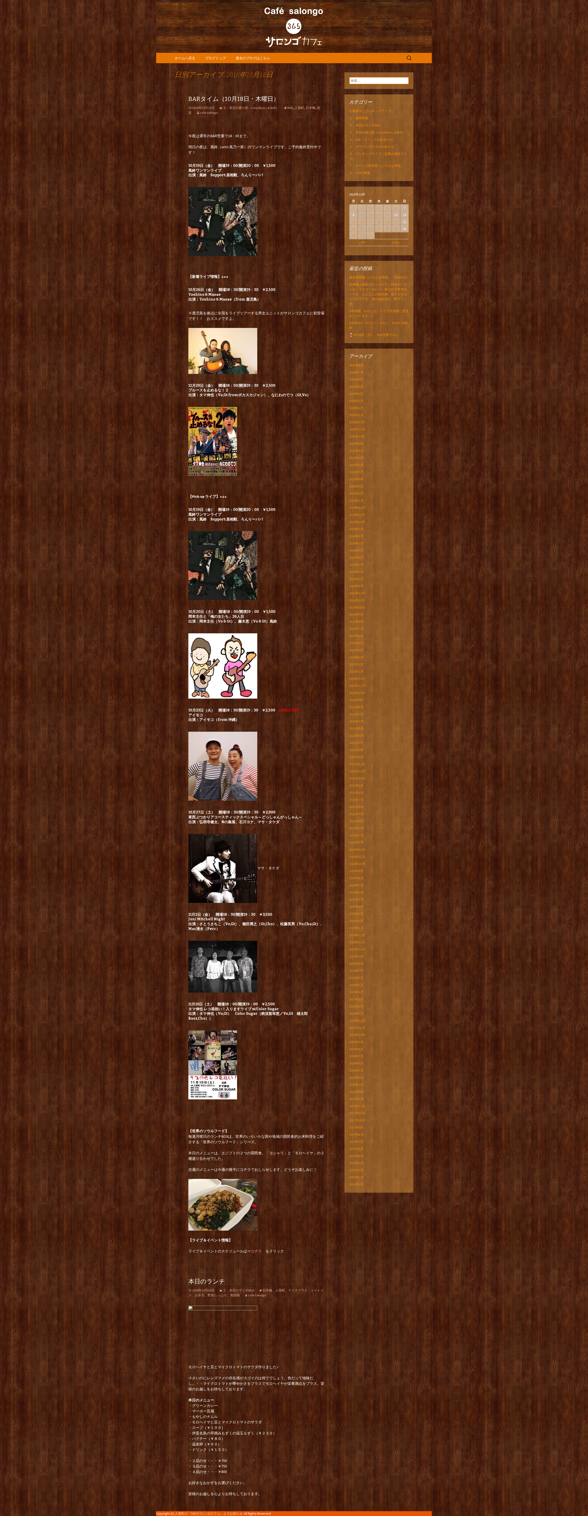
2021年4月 (356, 821)
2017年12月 (357, 1106)
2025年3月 (356, 486)
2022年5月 (356, 728)
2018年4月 (356, 1077)
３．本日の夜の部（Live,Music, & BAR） (251, 108)
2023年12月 (357, 593)
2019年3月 (356, 999)
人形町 (299, 108)
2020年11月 (357, 857)
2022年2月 (356, 750)
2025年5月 (356, 472)
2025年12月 (357, 422)
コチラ (258, 1251)
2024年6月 (356, 550)
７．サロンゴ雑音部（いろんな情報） (376, 166)
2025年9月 (356, 443)
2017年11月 (357, 1113)
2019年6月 (356, 978)
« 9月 (362, 242)
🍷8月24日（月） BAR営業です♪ (373, 335)
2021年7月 (356, 800)
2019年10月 (357, 949)
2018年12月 (357, 1020)
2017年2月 (356, 1177)
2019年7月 (356, 971)
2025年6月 (356, 465)
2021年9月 (356, 785)
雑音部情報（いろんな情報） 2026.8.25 (378, 277)
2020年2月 (356, 921)
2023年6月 (356, 636)
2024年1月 (356, 586)
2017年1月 (356, 1184)
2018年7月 (356, 1056)
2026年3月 (356, 401)
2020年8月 (356, 878)
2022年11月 (357, 686)
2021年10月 (357, 778)
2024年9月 (356, 529)
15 (353, 222)
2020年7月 (356, 885)
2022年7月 (356, 714)
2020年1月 (356, 928)
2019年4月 (356, 992)
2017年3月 (356, 1170)
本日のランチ (206, 1281)
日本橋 (310, 108)
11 (379, 215)
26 (387, 229)
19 (387, 222)
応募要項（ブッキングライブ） (371, 111)
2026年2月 (356, 408)
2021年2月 (356, 835)
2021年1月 (356, 842)
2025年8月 (356, 451)
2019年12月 (357, 935)
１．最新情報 (358, 118)
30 (362, 235)
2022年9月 (356, 700)
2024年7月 (356, 543)
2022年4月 (356, 736)
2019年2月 (356, 1006)
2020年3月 (356, 914)
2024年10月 (357, 522)
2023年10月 (357, 607)
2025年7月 (356, 458)
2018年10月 (357, 1035)
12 (387, 215)
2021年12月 (357, 764)
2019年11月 (357, 942)
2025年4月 (356, 479)
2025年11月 (357, 429)
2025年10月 (357, 436)
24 (370, 229)
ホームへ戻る (185, 58)
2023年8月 (356, 622)
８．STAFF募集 (359, 173)
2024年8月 (356, 536)
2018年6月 (356, 1063)
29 (353, 235)
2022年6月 (356, 721)
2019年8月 (356, 963)
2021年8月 (356, 793)
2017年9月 (356, 1127)
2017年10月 (357, 1120)
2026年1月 (356, 415)
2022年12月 (357, 679)
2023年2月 (356, 664)
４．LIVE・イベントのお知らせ (371, 139)
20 (396, 222)
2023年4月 (356, 650)
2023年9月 (356, 614)
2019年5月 (356, 985)
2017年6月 (356, 1149)
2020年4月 (356, 906)
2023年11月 (357, 600)
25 (379, 229)
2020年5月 (356, 899)
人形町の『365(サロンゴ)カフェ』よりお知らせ (209, 1513)
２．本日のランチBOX (238, 1290)
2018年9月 (356, 1042)
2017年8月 (356, 1134)
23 (362, 229)
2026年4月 (356, 394)
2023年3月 (356, 657)
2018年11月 (357, 1028)
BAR (290, 108)
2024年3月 (356, 572)
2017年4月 (356, 1163)
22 (353, 229)
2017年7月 (356, 1142)
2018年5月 (356, 1070)
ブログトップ (215, 58)
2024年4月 (356, 565)
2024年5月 (356, 557)
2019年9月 (356, 956)
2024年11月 (357, 515)
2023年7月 (356, 629)
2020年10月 (357, 864)
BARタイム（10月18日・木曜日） (233, 98)
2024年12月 (357, 508)
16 (362, 222)
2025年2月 (356, 493)
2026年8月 (356, 365)
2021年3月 (356, 828)
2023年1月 (356, 671)
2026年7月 (356, 372)
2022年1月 (356, 757)
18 (379, 222)
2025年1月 (356, 500)
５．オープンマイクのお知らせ (371, 147)
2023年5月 (356, 643)
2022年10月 (357, 693)
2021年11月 (357, 771)
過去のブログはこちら (253, 58)
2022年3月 (356, 743)
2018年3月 (356, 1085)
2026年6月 (356, 379)
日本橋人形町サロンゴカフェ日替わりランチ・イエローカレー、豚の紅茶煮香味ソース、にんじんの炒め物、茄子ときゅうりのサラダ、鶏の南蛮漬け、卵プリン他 (378, 294)
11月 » (396, 242)
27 (396, 229)
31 (370, 235)
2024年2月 (356, 579)
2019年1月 (356, 1013)
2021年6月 (356, 807)
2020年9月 (356, 871)
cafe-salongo (209, 113)
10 (370, 215)
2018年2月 (356, 1092)
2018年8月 (356, 1049)
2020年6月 (356, 892)
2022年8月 (356, 707)
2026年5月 (356, 386)
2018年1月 (356, 1099)
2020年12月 (357, 850)
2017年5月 (356, 1156)
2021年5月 (356, 814)
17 (370, 222)
